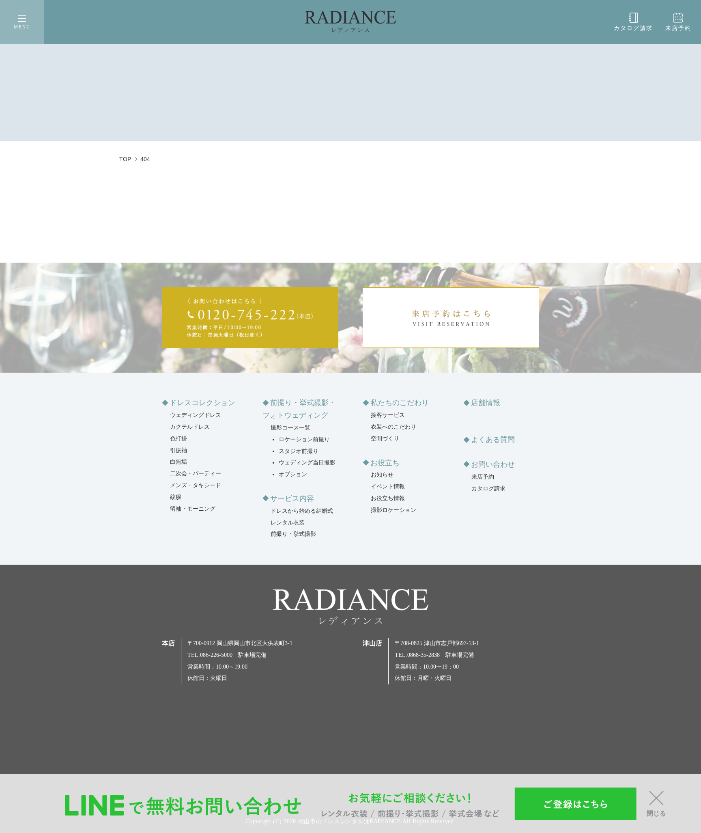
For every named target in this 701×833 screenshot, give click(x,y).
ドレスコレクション (202, 403)
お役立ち (385, 463)
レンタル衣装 (288, 523)
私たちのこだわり (399, 403)
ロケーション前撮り (304, 439)
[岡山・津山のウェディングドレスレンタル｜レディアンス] (350, 22)
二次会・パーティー (195, 473)
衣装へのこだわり (393, 427)
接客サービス (388, 415)
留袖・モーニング (192, 509)
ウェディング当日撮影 (307, 463)
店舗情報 (485, 403)
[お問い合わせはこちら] (250, 317)
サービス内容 (292, 498)
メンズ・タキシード (195, 485)
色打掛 (178, 439)
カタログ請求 (633, 28)
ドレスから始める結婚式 (302, 511)
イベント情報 (388, 486)
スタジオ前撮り (298, 451)
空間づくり (385, 439)
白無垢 (178, 462)
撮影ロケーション (393, 510)
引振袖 (178, 450)
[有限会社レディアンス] (351, 607)
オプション (293, 474)
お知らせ (382, 475)
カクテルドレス (190, 427)
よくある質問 (493, 440)
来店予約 (678, 28)
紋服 (175, 497)
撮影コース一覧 (290, 428)
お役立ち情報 (388, 498)
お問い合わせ (493, 464)
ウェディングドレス (195, 415)
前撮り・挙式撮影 (293, 534)
